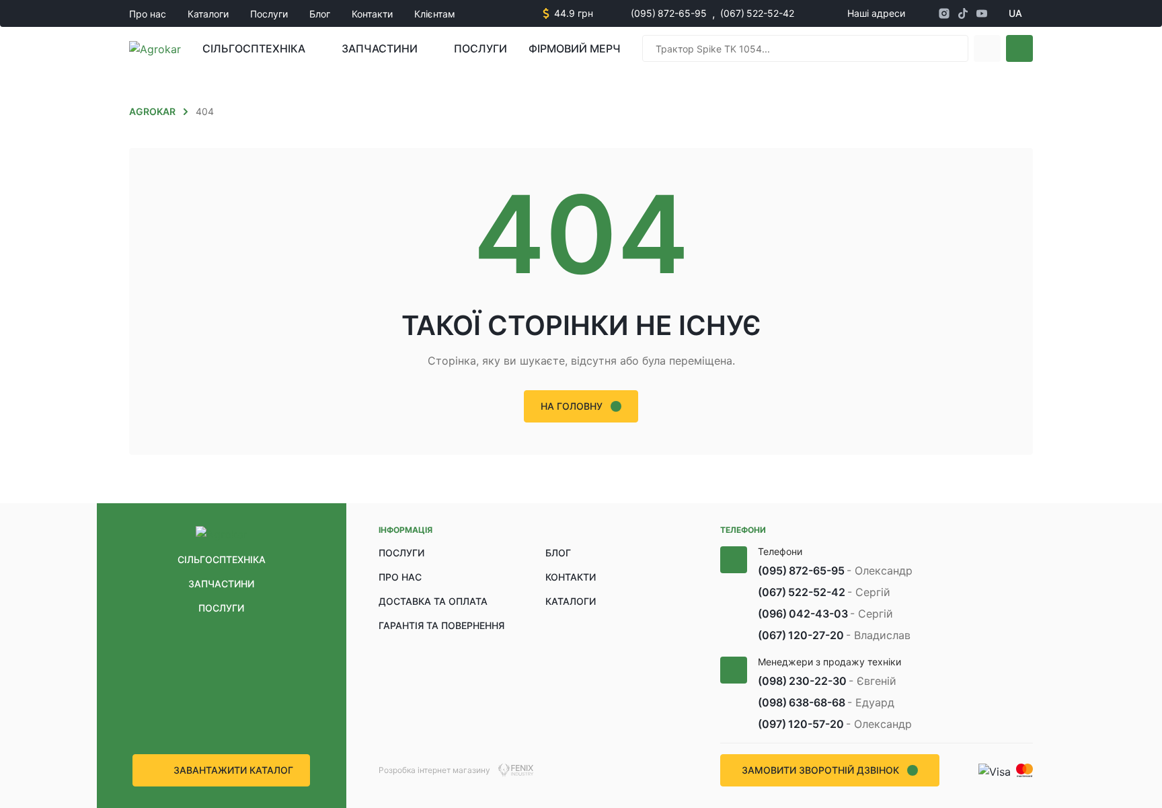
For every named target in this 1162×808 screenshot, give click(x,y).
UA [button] (1015, 13)
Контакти (372, 14)
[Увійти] (987, 48)
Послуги (269, 14)
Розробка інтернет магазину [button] (434, 770)
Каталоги (208, 14)
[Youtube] (981, 13)
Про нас (147, 14)
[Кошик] (1019, 48)
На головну (572, 406)
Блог (319, 14)
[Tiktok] (963, 13)
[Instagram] (944, 13)
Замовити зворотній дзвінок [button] (820, 770)
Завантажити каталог (233, 770)
